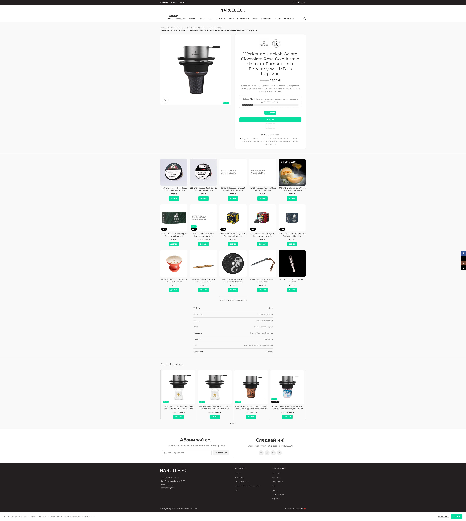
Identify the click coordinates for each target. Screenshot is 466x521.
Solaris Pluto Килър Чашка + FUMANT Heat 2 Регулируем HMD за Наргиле (251, 407)
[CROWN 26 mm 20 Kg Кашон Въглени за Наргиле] (203, 217)
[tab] (233, 299)
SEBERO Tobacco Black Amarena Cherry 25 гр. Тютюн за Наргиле (233, 190)
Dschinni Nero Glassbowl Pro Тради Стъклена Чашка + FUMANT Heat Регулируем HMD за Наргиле (178, 408)
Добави (270, 120)
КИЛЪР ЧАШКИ (268, 141)
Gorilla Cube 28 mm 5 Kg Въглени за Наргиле (262, 235)
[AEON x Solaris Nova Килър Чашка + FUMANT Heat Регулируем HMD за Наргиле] (287, 387)
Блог (274, 486)
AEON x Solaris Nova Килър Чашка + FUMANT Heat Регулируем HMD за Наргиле (287, 408)
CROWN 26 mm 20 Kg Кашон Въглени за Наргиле (203, 235)
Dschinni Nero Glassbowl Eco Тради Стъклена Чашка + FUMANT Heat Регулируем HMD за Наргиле (214, 408)
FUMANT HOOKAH (272, 139)
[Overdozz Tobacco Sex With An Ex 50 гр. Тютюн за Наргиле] (292, 172)
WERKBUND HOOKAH (290, 139)
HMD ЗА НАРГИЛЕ (176, 28)
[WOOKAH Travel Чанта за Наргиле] (203, 263)
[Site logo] (233, 10)
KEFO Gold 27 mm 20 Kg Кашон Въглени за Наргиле (233, 235)
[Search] (304, 18)
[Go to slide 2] (233, 423)
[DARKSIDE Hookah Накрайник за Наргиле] (232, 263)
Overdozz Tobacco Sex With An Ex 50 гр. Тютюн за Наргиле (292, 189)
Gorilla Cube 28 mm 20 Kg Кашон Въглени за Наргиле (292, 235)
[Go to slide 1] (230, 423)
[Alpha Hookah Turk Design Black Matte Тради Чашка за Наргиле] (292, 263)
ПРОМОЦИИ (282, 141)
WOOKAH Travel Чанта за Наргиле (203, 280)
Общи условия (241, 482)
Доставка (276, 477)
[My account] (294, 2)
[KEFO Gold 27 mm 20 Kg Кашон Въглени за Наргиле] (232, 217)
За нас (237, 473)
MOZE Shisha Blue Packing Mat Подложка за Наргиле (262, 280)
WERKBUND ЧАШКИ (251, 141)
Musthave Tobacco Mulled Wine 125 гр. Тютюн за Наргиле (262, 189)
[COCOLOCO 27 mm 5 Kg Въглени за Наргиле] (173, 217)
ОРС (237, 490)
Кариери (276, 498)
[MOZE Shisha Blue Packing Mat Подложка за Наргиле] (262, 263)
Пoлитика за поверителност (247, 486)
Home (163, 28)
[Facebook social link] (261, 452)
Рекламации (277, 482)
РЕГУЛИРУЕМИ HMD (196, 28)
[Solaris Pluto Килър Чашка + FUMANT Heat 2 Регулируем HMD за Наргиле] (251, 387)
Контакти (239, 477)
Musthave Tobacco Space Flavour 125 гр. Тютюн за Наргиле (203, 190)
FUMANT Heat (215, 28)
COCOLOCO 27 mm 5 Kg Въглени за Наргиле (174, 235)
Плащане (276, 473)
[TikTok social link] (279, 452)
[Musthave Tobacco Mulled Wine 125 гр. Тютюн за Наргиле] (262, 172)
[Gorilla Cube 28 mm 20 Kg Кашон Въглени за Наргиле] (292, 217)
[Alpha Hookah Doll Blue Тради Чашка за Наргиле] (173, 263)
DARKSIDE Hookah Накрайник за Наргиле (233, 280)
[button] (174, 198)
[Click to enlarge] (165, 100)
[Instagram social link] (273, 452)
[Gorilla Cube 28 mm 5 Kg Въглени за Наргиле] (262, 217)
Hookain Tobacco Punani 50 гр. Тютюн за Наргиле (174, 189)
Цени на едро (278, 494)
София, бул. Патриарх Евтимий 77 (173, 2)
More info (443, 516)
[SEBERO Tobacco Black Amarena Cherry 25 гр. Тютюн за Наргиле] (232, 172)
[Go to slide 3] (235, 423)
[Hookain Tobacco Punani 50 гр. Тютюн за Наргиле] (173, 172)
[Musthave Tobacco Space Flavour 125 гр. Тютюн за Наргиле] (203, 172)
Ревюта (275, 490)
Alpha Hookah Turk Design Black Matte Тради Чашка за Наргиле (292, 281)
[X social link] (267, 452)
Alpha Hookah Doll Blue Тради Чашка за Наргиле (174, 280)
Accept (456, 516)
